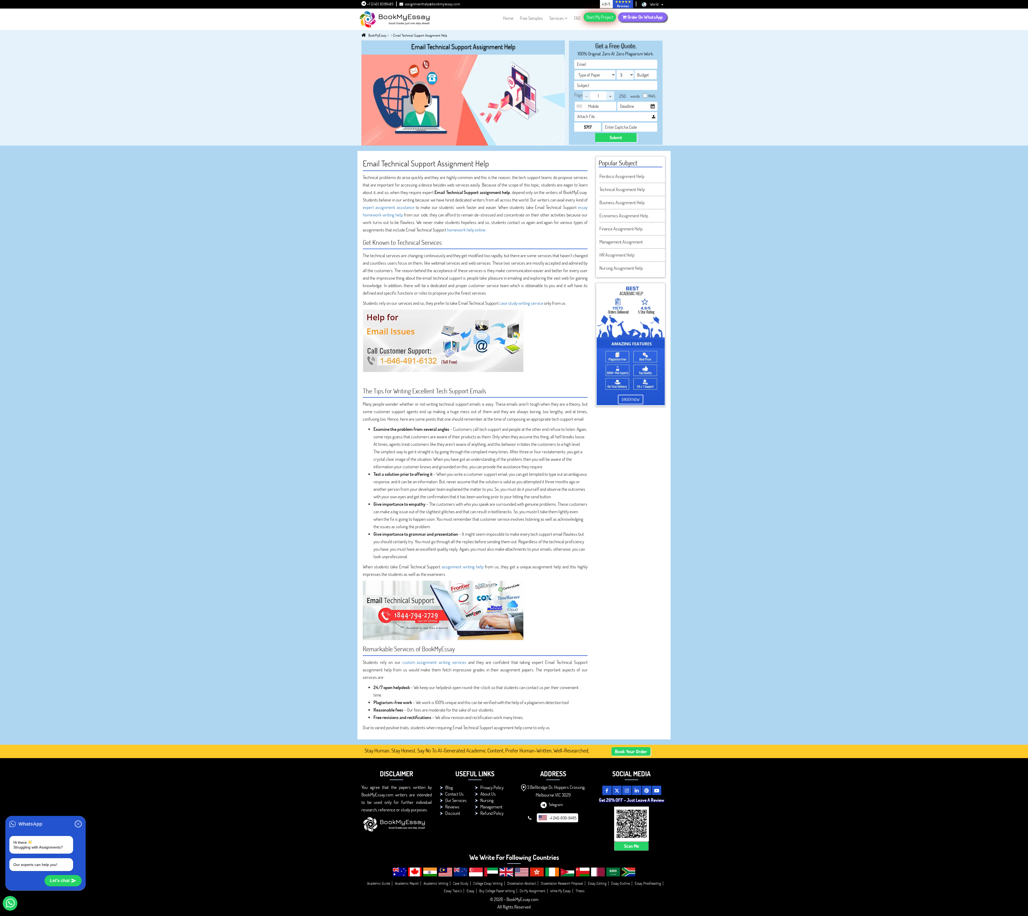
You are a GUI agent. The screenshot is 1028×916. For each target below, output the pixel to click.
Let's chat (60, 880)
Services (556, 18)
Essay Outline (620, 883)
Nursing (487, 800)
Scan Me (631, 846)
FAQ (577, 18)
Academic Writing (436, 883)
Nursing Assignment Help (621, 268)
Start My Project (599, 17)
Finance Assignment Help (620, 229)
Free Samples (531, 18)
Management (491, 807)
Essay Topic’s (453, 890)
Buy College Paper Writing (497, 890)
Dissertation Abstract (521, 883)
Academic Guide (378, 883)
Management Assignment (621, 242)
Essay (470, 890)
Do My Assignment (532, 890)
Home (508, 18)
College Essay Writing (487, 883)
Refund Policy (492, 813)
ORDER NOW (631, 399)
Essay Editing (597, 883)
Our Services (456, 800)
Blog (449, 787)
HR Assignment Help (616, 255)
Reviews (452, 807)
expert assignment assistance (388, 207)
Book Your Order (631, 751)
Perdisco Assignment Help (621, 176)
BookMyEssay (377, 35)
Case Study (460, 883)
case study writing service (521, 303)
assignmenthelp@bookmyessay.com (432, 3)
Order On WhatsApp (645, 17)
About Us (488, 794)
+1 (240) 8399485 (380, 3)
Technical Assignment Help (622, 189)
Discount (452, 813)
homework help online (466, 230)
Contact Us (454, 794)
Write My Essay (560, 890)
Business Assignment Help (622, 202)
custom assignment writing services (434, 662)
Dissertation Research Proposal (562, 883)
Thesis (580, 890)
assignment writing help (462, 567)
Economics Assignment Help (623, 215)
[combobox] (581, 106)
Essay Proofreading (648, 883)
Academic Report (407, 883)
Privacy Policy (492, 787)
